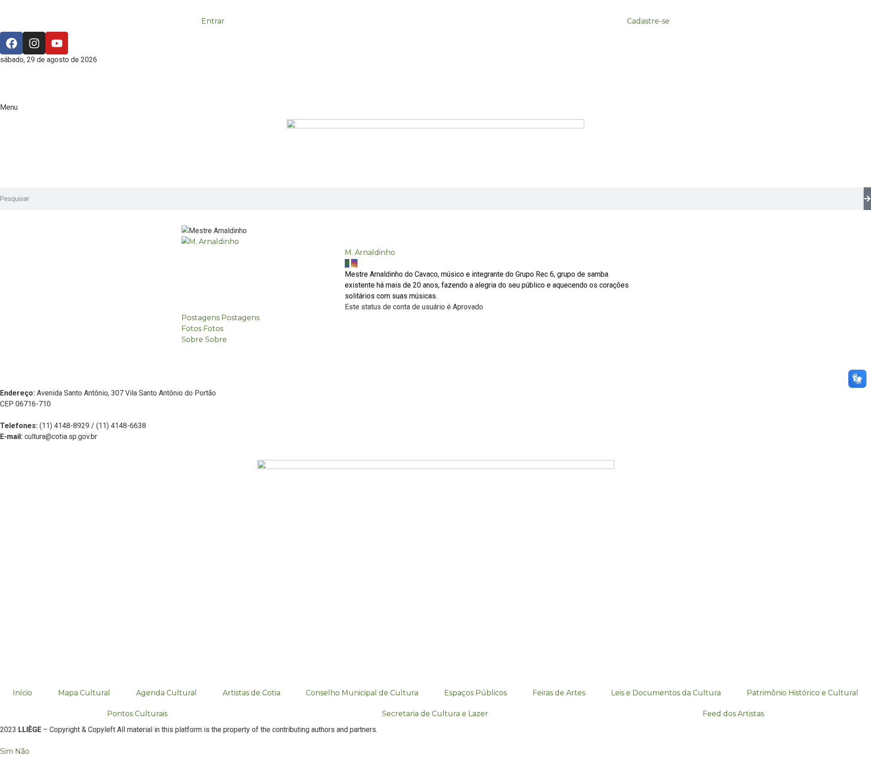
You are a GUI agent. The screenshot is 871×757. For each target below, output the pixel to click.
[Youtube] (56, 43)
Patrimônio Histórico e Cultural (802, 693)
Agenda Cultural (166, 693)
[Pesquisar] (867, 198)
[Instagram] (34, 43)
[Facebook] (11, 43)
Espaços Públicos (475, 693)
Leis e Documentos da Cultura (666, 693)
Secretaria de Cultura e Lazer (435, 713)
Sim (6, 751)
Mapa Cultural (84, 693)
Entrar (213, 21)
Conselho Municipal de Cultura (362, 693)
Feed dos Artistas (733, 713)
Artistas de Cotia (251, 693)
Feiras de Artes (559, 693)
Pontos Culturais (137, 713)
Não (22, 751)
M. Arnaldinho (370, 252)
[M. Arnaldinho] (210, 241)
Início (22, 693)
